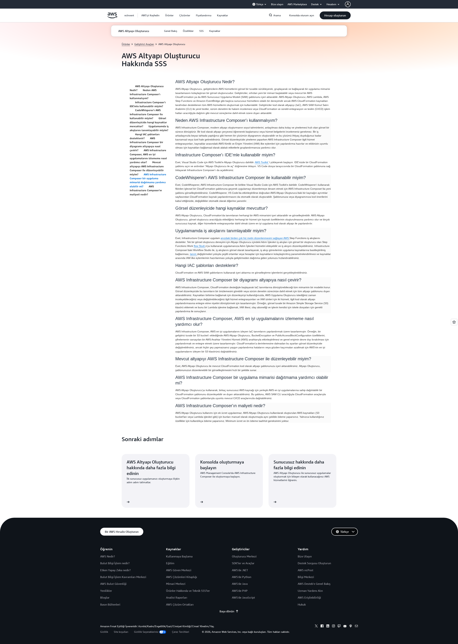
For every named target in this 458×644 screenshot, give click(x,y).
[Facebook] (322, 626)
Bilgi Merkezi (306, 577)
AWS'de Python (241, 577)
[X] (316, 626)
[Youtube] (345, 626)
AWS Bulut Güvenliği (113, 584)
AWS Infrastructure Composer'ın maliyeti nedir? (146, 190)
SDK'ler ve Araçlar (243, 563)
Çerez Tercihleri (180, 631)
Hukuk (302, 604)
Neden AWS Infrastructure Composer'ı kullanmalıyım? (145, 94)
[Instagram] (333, 626)
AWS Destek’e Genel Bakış (314, 584)
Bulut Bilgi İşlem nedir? (115, 563)
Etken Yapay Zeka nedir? (115, 570)
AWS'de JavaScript (243, 597)
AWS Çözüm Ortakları (180, 604)
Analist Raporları (176, 597)
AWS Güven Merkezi (178, 570)
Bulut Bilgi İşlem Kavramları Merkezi (123, 577)
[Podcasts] (350, 626)
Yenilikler (106, 590)
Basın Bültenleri (110, 604)
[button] (150, 15)
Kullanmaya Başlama (179, 556)
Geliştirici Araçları (144, 44)
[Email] (356, 626)
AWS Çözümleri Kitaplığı (181, 577)
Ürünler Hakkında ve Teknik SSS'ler (188, 590)
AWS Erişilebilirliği (309, 597)
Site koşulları (121, 631)
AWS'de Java (240, 584)
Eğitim (170, 563)
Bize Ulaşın (305, 556)
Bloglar (104, 597)
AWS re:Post (305, 570)
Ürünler (126, 44)
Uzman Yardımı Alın (310, 590)
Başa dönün (227, 611)
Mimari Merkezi (175, 584)
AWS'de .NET (240, 570)
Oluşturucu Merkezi (244, 556)
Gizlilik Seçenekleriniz (146, 631)
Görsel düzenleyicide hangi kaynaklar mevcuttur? (148, 122)
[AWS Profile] (348, 4)
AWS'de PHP (240, 590)
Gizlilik (104, 631)
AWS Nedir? (107, 556)
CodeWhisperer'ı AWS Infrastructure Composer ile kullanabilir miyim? (146, 114)
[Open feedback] (454, 322)
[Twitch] (339, 626)
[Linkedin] (327, 626)
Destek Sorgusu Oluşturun (314, 563)
